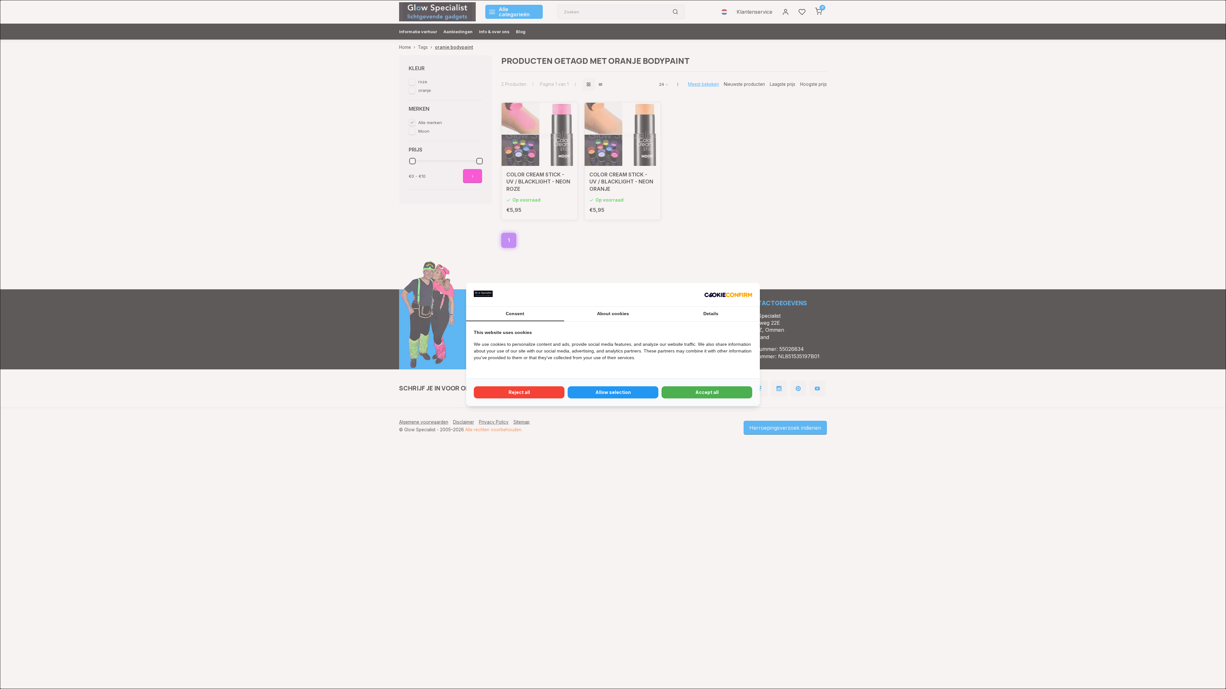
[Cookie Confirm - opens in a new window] (728, 294)
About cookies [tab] (613, 313)
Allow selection (613, 392)
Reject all (519, 392)
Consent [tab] (515, 313)
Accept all (707, 392)
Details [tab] (710, 313)
